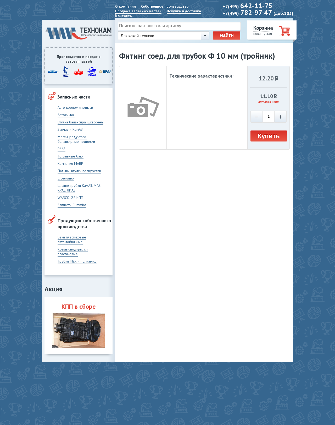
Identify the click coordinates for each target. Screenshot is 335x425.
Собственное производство (164, 6)
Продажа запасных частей (138, 11)
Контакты (123, 15)
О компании (125, 6)
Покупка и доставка (184, 11)
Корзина (263, 27)
